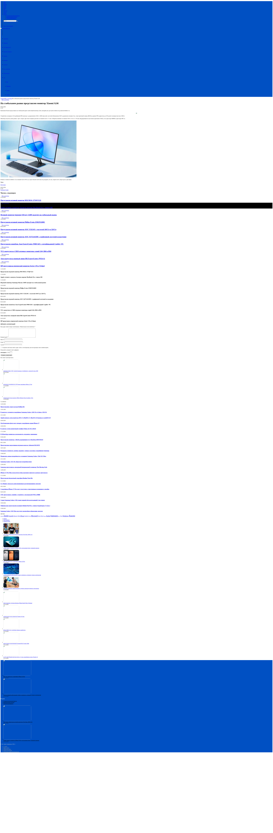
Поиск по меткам (7, 750)
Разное (8, 90)
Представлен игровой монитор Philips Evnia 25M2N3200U (23, 222)
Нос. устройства (6, 69)
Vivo (4, 9)
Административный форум (13, 15)
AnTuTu (5, 12)
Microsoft (5, 10)
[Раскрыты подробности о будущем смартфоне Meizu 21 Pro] (11, 383)
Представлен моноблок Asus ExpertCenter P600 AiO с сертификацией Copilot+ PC (32, 244)
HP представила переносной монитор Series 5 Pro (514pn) (23, 266)
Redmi (48, 516)
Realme (4, 13)
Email (2, 342)
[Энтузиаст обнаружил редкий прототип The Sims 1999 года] (11, 533)
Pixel (42, 516)
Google (4, 6)
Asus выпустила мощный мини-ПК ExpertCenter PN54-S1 (23, 259)
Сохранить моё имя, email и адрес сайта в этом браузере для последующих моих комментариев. (25, 347)
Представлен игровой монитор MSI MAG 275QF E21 (21, 200)
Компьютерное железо (11, 17)
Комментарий (4, 337)
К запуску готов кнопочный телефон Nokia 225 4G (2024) (18, 428)
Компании (5, 60)
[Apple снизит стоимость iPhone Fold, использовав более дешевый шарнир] (11, 546)
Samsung (5, 4)
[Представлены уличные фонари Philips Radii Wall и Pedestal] (11, 601)
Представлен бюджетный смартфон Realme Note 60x (17, 478)
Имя (2, 339)
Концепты (5, 64)
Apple (4, 1)
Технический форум (11, 18)
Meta (30, 516)
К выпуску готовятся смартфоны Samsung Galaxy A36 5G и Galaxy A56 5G (24, 412)
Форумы (5, 14)
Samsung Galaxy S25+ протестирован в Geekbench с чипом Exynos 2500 (20, 371)
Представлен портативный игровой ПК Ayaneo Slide (16, 643)
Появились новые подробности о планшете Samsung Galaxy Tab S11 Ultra (23, 456)
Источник (3, 185)
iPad (19, 516)
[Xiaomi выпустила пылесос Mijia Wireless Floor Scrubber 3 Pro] (11, 396)
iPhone (22, 516)
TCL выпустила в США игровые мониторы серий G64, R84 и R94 (26, 251)
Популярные (6, 520)
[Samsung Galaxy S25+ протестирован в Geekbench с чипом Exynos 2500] (11, 369)
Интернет (5, 56)
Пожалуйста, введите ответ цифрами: (10, 350)
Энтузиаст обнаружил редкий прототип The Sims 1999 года (17, 534)
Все (7, 82)
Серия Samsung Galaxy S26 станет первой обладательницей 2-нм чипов (23, 500)
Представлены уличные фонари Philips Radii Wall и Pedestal (17, 603)
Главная (2, 98)
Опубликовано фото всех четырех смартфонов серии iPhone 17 (20, 423)
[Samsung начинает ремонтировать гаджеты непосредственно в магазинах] (11, 587)
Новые (5, 518)
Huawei (4, 8)
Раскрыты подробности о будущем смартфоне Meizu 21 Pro (17, 384)
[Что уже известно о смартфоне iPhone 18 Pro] (11, 560)
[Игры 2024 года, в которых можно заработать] (11, 628)
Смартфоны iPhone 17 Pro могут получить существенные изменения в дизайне (25, 489)
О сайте (5, 746)
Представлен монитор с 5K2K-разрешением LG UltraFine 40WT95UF (22, 439)
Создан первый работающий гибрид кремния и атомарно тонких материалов (22, 575)
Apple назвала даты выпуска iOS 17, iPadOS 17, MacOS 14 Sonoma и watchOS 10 (26, 418)
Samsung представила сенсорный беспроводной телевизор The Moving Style (24, 467)
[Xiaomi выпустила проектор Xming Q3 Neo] (11, 615)
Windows (66, 516)
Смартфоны (5, 38)
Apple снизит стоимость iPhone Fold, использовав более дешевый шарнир (21, 548)
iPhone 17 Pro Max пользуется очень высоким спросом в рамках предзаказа (24, 472)
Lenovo (27, 516)
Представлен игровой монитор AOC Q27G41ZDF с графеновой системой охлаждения (33, 237)
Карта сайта (6, 747)
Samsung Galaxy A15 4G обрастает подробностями (16, 461)
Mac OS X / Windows (7, 51)
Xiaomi (4, 5)
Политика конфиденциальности (11, 751)
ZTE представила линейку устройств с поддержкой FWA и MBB (20, 494)
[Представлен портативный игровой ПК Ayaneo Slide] (11, 642)
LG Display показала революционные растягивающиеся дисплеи (21, 483)
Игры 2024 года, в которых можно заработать (14, 630)
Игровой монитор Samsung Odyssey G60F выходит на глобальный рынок (29, 215)
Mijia (39, 516)
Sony (59, 516)
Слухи (7, 94)
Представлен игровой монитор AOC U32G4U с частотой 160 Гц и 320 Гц (28, 229)
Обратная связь (7, 749)
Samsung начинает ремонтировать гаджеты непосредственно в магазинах (21, 588)
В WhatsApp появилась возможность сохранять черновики (19, 434)
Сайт (2, 344)
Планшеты (5, 43)
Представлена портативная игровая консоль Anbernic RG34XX (20, 445)
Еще (4, 77)
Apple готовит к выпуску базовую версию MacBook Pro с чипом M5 (27, 207)
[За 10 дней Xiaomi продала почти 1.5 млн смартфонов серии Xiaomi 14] (11, 655)
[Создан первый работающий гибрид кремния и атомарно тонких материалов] (11, 573)
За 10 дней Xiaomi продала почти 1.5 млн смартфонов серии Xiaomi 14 (20, 657)
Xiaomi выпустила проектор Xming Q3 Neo (13, 616)
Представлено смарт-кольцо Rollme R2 (13, 407)
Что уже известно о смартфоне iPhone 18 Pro (14, 561)
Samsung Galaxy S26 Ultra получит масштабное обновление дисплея (22, 511)
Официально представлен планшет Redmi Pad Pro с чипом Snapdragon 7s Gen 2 (25, 505)
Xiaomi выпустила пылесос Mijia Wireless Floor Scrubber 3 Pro (18, 398)
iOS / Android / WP (7, 47)
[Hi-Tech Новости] (5, 28)
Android (2, 516)
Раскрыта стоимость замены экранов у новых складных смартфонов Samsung (25, 450)
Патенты (8, 86)
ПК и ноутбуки (6, 73)
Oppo (4, 3)
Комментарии (6, 521)
